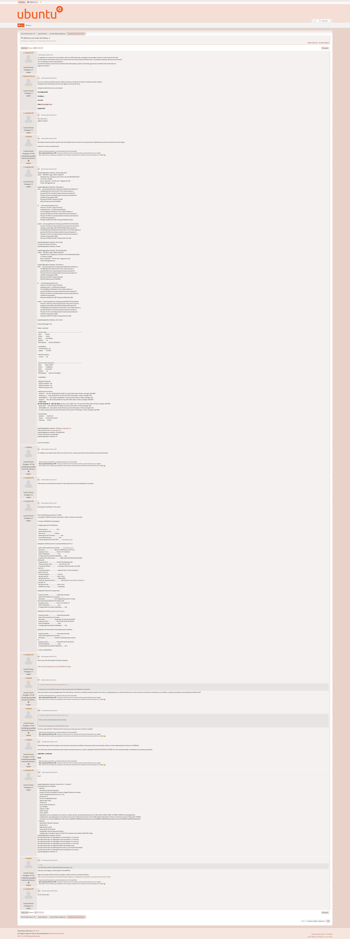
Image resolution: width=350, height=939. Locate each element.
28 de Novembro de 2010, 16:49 (49, 741)
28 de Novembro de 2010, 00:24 (49, 78)
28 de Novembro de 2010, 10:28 (49, 138)
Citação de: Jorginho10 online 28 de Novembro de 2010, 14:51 (54, 715)
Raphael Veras (29, 76)
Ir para (303, 921)
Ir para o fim (24, 48)
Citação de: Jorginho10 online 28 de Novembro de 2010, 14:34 (54, 684)
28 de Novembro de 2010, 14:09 (49, 169)
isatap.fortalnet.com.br (57, 611)
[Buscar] (320, 21)
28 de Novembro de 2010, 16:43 (49, 710)
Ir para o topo (24, 912)
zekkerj (29, 136)
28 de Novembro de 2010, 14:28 (49, 449)
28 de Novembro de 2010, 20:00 (49, 860)
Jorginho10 (29, 53)
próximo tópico (324, 43)
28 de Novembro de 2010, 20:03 (49, 890)
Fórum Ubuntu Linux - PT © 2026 (322, 934)
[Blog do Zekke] (28, 160)
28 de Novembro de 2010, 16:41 (49, 680)
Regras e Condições (317, 936)
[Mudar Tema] (41, 2)
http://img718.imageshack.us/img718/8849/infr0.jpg (54, 666)
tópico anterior (313, 43)
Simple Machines (34, 936)
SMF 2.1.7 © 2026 (23, 936)
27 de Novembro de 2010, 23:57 (45, 54)
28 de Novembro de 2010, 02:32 (49, 115)
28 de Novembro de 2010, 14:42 (49, 503)
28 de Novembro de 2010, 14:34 (49, 479)
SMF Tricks (35, 931)
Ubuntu (51, 933)
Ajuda (309, 936)
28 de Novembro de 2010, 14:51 (49, 656)
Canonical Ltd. (59, 933)
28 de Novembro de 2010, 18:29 (49, 772)
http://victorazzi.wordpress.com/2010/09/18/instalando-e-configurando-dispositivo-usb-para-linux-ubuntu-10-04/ (74, 877)
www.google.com (46, 104)
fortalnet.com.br (67, 539)
